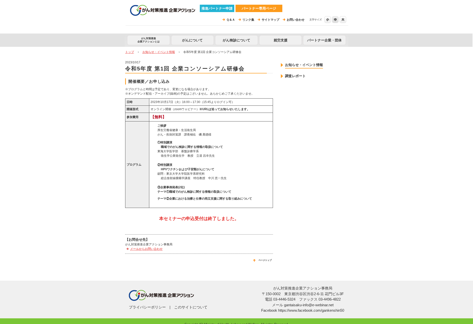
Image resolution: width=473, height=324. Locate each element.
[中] (335, 19)
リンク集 (248, 19)
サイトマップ (270, 19)
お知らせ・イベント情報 (158, 52)
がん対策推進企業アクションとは (148, 40)
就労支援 (280, 40)
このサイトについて (190, 307)
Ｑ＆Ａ (230, 19)
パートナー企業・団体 (324, 40)
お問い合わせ (295, 19)
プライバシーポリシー (147, 307)
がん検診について (236, 40)
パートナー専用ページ (259, 8)
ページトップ (265, 260)
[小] (328, 19)
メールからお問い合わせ (146, 249)
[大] (343, 19)
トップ (129, 52)
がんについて (192, 40)
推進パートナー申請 (217, 8)
